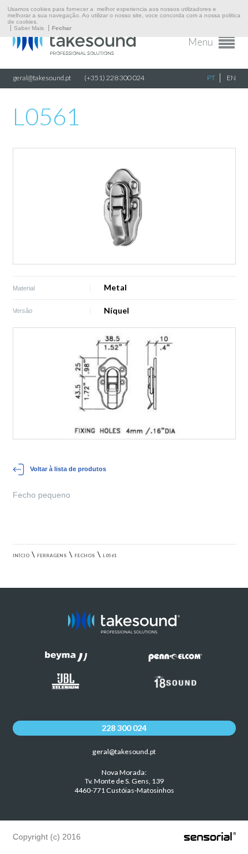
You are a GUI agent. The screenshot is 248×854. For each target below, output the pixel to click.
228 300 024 (124, 728)
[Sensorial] (210, 837)
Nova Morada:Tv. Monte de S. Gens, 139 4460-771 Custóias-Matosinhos (124, 781)
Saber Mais (29, 28)
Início (21, 555)
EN (231, 77)
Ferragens (52, 555)
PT (211, 77)
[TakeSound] (76, 52)
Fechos (84, 555)
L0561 (110, 555)
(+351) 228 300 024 (114, 77)
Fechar (62, 28)
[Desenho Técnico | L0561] (124, 383)
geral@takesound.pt (42, 77)
